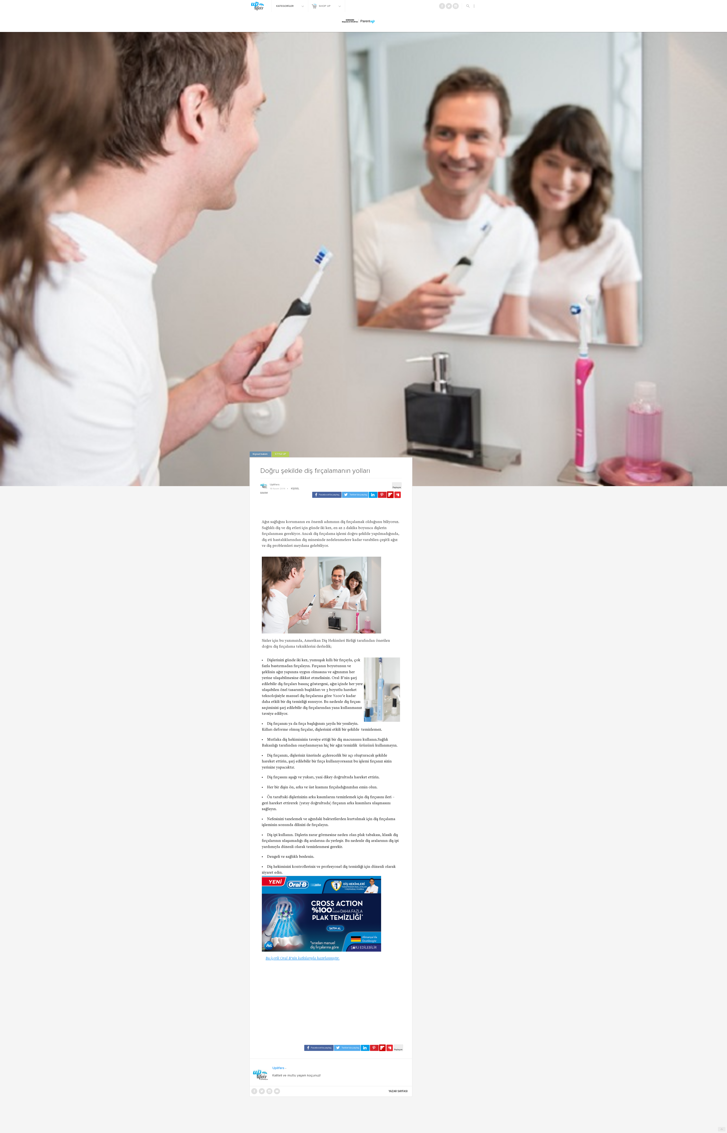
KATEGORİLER (285, 6)
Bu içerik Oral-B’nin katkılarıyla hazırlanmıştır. (302, 958)
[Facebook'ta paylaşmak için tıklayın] (327, 495)
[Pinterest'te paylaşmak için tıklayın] (382, 495)
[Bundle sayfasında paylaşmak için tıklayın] (397, 495)
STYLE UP (280, 454)
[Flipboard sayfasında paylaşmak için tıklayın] (390, 494)
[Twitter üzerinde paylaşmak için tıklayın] (355, 495)
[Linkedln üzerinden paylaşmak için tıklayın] (373, 495)
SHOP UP (325, 6)
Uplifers (274, 484)
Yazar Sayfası (398, 1091)
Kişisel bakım (260, 454)
